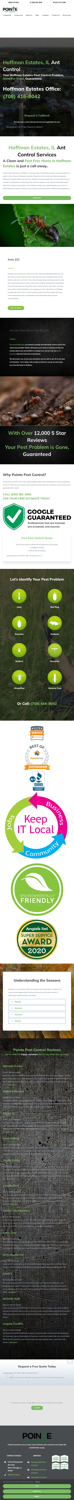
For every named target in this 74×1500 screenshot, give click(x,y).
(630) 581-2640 (37, 2)
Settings (37, 1482)
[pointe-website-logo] (10, 7)
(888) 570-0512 (13, 2)
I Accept (37, 1408)
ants (18, 292)
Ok (37, 1486)
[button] (37, 1001)
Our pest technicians (17, 345)
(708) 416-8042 (21, 96)
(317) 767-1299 (60, 2)
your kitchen (27, 274)
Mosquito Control (39, 1477)
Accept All (37, 1491)
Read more (12, 1085)
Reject (37, 1496)
